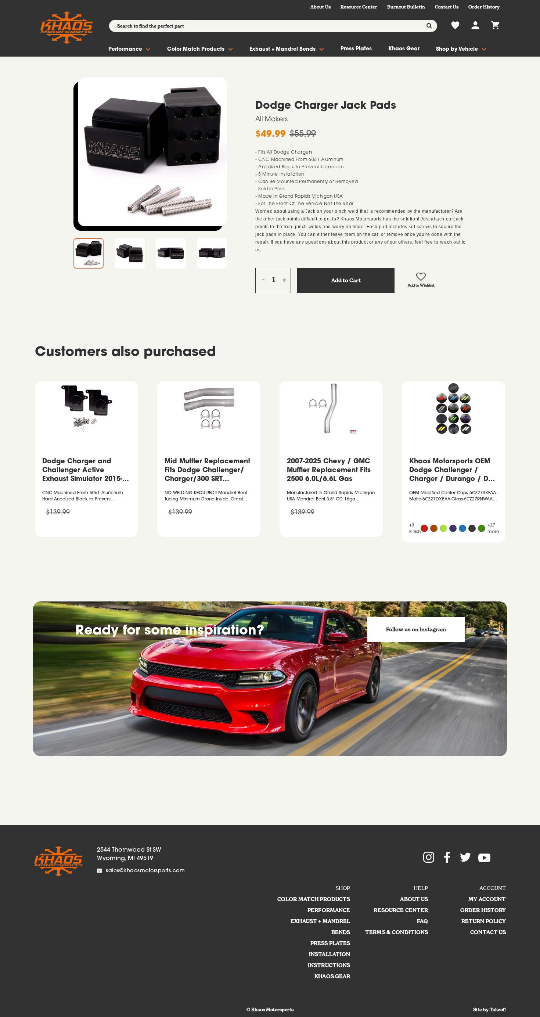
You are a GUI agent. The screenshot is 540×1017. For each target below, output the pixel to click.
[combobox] (273, 25)
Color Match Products (195, 49)
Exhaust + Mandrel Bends (282, 49)
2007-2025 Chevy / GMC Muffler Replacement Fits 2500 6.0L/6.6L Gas (329, 471)
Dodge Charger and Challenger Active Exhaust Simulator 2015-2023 (82, 471)
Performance (125, 49)
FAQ (422, 921)
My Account (487, 899)
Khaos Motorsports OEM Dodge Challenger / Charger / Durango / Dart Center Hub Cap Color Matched (453, 471)
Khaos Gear (404, 49)
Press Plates (356, 49)
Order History (484, 7)
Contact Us (446, 7)
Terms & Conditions (396, 932)
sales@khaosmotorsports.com (145, 871)
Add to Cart (346, 280)
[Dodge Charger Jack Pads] (152, 151)
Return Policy (483, 921)
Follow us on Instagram (416, 629)
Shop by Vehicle (457, 49)
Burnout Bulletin (406, 7)
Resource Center (359, 7)
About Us (320, 7)
